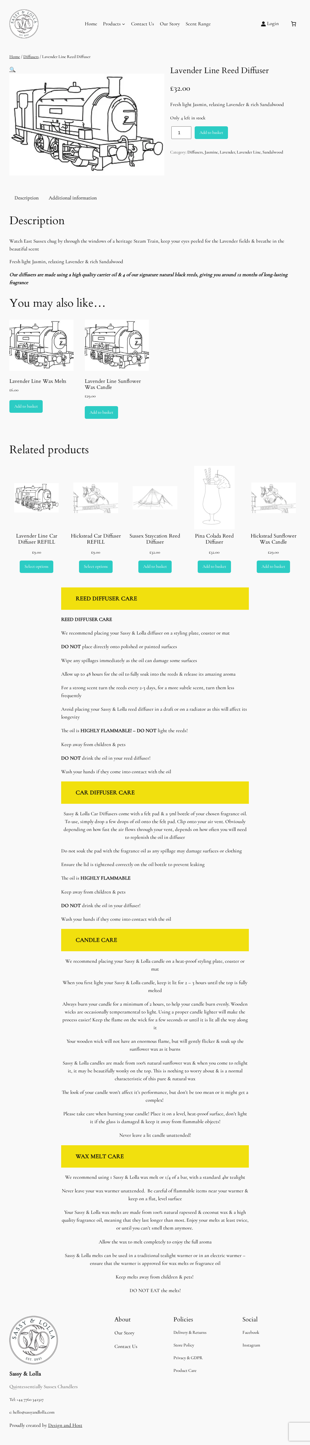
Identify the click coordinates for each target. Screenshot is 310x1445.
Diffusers (31, 56)
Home (91, 24)
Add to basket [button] (26, 406)
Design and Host (65, 1425)
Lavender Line (249, 152)
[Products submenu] (123, 23)
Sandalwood (272, 152)
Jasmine (211, 152)
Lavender (227, 152)
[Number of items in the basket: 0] (293, 24)
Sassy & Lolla (25, 1373)
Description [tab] (27, 198)
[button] (12, 69)
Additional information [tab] (73, 198)
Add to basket (211, 132)
